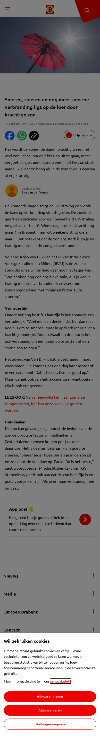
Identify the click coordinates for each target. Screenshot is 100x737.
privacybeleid (60, 681)
